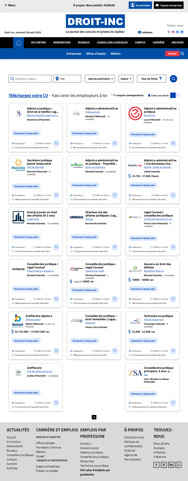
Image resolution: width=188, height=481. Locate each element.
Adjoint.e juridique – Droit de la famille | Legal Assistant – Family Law (43, 111)
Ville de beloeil (33, 319)
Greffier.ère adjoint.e (39, 316)
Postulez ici (20, 143)
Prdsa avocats (92, 112)
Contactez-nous (134, 437)
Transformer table (94, 271)
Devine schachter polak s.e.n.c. (42, 115)
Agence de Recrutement (132, 457)
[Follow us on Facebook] (177, 32)
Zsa (146, 374)
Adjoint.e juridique (91, 452)
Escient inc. (150, 115)
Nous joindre (94, 5)
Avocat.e (85, 443)
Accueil (11, 437)
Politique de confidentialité (133, 443)
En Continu (38, 42)
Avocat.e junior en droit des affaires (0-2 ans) (42, 214)
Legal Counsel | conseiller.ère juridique (158, 214)
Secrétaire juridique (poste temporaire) (39, 162)
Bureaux (84, 42)
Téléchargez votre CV (28, 95)
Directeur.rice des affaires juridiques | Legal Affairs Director (101, 215)
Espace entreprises (171, 5)
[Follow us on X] (168, 32)
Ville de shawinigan (154, 319)
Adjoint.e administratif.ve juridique (160, 110)
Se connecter (143, 5)
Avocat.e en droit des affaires (157, 265)
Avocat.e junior (89, 448)
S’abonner (160, 457)
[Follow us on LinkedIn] (182, 32)
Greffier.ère (34, 367)
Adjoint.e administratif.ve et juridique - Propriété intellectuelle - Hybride (101, 163)
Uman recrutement (95, 167)
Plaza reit (90, 322)
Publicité (109, 5)
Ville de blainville (35, 167)
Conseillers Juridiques (112, 42)
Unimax (89, 219)
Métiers (116, 53)
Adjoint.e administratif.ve (101, 108)
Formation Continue (48, 447)
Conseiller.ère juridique (94, 457)
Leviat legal (33, 219)
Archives (178, 42)
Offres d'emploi (96, 53)
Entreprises (73, 53)
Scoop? (172, 53)
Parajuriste (87, 461)
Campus (140, 42)
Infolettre (147, 32)
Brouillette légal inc (154, 271)
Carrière (158, 42)
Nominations (62, 42)
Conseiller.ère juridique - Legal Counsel (101, 265)
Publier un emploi (47, 470)
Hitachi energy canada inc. (40, 271)
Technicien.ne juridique (158, 316)
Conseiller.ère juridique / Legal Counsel (42, 265)
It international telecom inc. (158, 219)
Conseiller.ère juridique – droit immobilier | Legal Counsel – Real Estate (101, 319)
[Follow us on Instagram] (173, 32)
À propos (79, 5)
